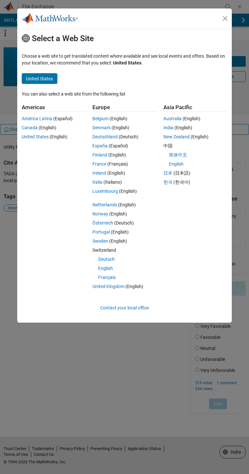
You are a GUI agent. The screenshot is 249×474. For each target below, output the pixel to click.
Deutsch (106, 259)
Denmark (101, 127)
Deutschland (105, 136)
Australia (172, 118)
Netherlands (104, 204)
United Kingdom (108, 286)
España (100, 145)
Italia (97, 182)
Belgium (100, 118)
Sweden (100, 241)
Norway (100, 213)
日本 (167, 173)
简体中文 (178, 154)
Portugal (101, 232)
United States (35, 136)
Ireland (99, 173)
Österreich (102, 222)
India (168, 127)
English (105, 268)
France (99, 164)
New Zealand (176, 136)
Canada (30, 127)
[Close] (225, 18)
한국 (167, 182)
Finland (99, 154)
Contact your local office (124, 307)
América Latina (37, 118)
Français (107, 277)
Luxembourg (105, 191)
